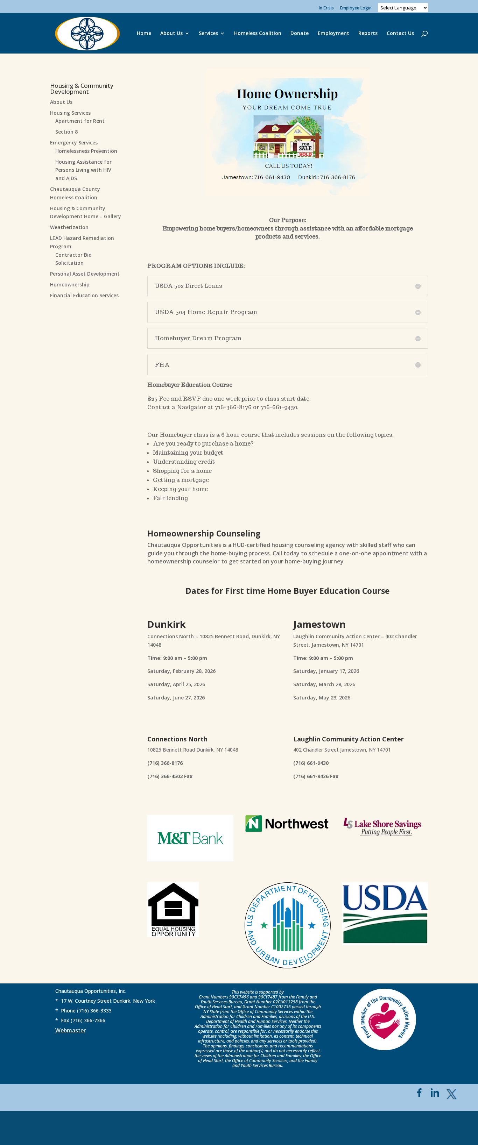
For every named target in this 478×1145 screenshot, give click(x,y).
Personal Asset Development (85, 273)
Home (144, 33)
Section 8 (66, 131)
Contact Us (400, 33)
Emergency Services (74, 142)
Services (208, 33)
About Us (171, 33)
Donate (299, 33)
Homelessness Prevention (86, 151)
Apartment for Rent (80, 121)
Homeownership (70, 284)
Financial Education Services (84, 295)
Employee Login (356, 8)
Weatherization (69, 227)
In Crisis (326, 8)
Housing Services (70, 112)
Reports (368, 33)
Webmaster (70, 1030)
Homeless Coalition (257, 33)
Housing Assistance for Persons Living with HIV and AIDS (83, 170)
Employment (333, 33)
